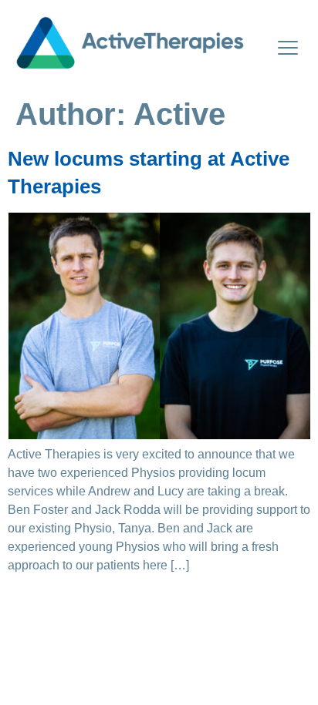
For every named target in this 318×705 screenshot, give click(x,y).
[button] (288, 49)
